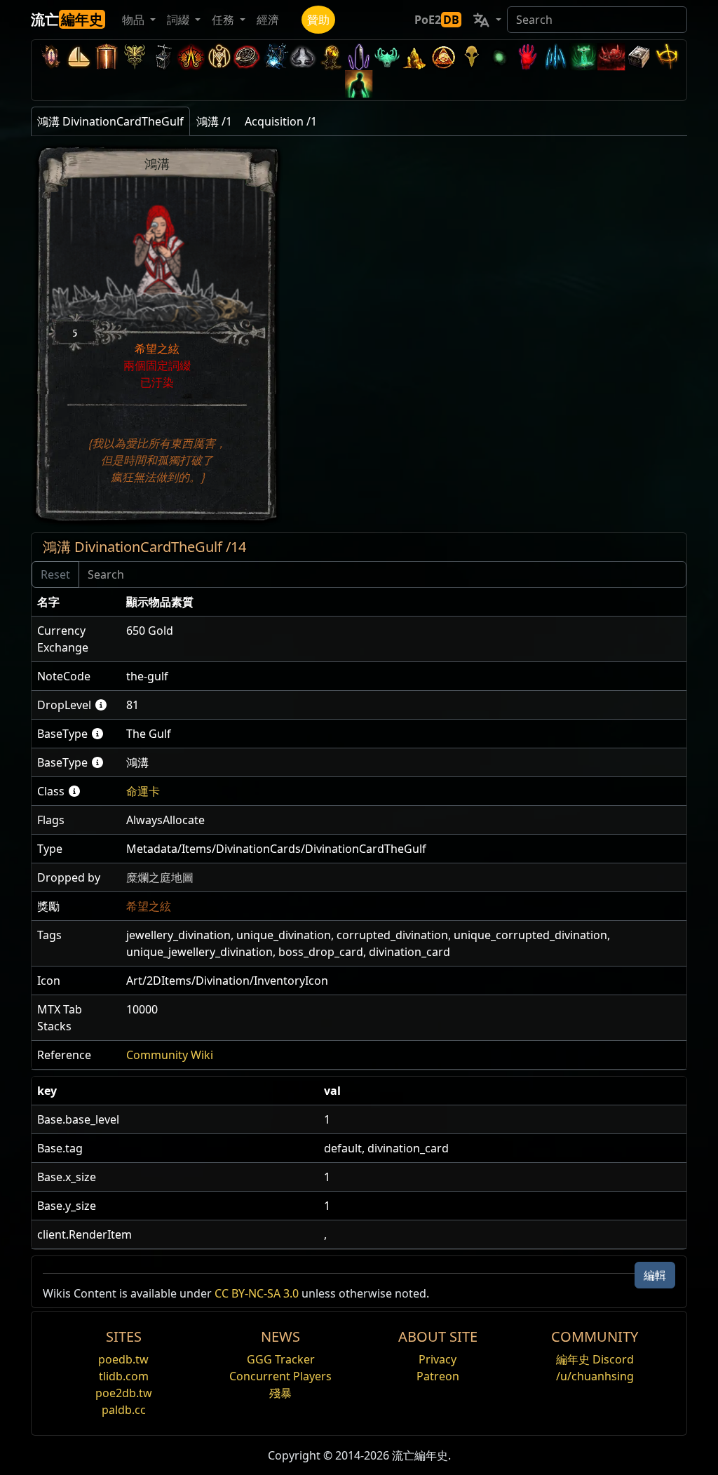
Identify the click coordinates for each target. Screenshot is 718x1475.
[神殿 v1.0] (667, 56)
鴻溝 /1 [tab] (214, 121)
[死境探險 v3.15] (163, 56)
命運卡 (143, 791)
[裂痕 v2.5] (527, 56)
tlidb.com (124, 1376)
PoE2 (436, 19)
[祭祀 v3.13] (219, 56)
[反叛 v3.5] (387, 56)
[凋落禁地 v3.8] (331, 56)
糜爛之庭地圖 (160, 877)
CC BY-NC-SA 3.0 (257, 1293)
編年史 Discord (595, 1359)
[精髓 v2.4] (555, 56)
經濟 (268, 19)
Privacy (437, 1359)
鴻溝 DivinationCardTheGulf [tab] (110, 121)
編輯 (655, 1275)
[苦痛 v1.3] (583, 56)
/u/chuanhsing (595, 1376)
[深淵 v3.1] (499, 56)
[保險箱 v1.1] (639, 56)
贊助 (318, 19)
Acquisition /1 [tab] (281, 121)
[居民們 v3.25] (79, 56)
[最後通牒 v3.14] (191, 56)
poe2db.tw (123, 1393)
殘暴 (280, 1393)
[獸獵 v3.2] (471, 56)
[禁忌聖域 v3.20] (107, 56)
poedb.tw (123, 1359)
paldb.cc (124, 1409)
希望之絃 (148, 906)
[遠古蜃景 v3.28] (50, 56)
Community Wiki (169, 1055)
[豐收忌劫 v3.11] (275, 56)
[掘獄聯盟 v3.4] (415, 56)
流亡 (67, 19)
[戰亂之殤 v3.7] (359, 56)
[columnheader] (76, 602)
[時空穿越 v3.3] (443, 56)
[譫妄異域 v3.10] (303, 56)
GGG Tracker (281, 1359)
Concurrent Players (280, 1376)
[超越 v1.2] (611, 56)
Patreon (437, 1376)
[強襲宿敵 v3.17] (135, 56)
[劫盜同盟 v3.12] (247, 56)
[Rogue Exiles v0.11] (359, 83)
